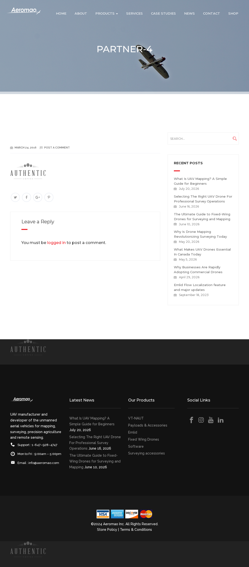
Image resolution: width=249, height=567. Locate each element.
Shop (233, 13)
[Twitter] (15, 197)
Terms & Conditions (136, 530)
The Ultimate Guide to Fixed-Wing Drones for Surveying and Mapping (95, 461)
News (189, 13)
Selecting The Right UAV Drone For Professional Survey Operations (95, 443)
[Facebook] (26, 197)
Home (61, 13)
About (81, 13)
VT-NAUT (136, 418)
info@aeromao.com (43, 463)
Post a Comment (57, 147)
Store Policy (107, 530)
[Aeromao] (24, 15)
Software (136, 446)
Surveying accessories (146, 453)
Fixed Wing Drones (143, 439)
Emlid (132, 432)
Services (134, 13)
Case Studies (163, 13)
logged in (56, 242)
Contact (211, 13)
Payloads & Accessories (147, 425)
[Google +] (37, 197)
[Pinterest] (48, 197)
